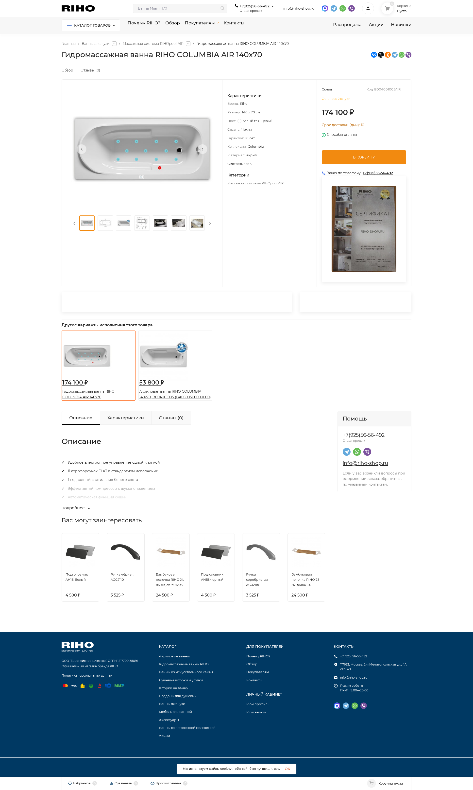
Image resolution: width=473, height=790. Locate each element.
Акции (164, 735)
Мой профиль (257, 704)
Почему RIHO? (258, 656)
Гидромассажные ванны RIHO (184, 664)
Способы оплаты (342, 135)
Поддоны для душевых (177, 696)
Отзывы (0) (90, 70)
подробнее (74, 508)
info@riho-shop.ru (298, 8)
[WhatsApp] (402, 55)
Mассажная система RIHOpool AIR (153, 43)
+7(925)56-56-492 (255, 6)
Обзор (67, 70)
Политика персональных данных (87, 675)
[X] (381, 55)
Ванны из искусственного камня (186, 672)
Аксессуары (169, 720)
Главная (69, 43)
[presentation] (81, 149)
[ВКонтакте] (374, 55)
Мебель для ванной (175, 712)
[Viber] (408, 55)
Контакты (254, 680)
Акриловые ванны (174, 656)
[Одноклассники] (388, 55)
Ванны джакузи (96, 43)
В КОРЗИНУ (364, 157)
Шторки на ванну (173, 688)
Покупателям (257, 672)
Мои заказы (256, 712)
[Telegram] (395, 55)
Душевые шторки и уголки (181, 680)
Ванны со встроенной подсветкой (187, 728)
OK (287, 769)
